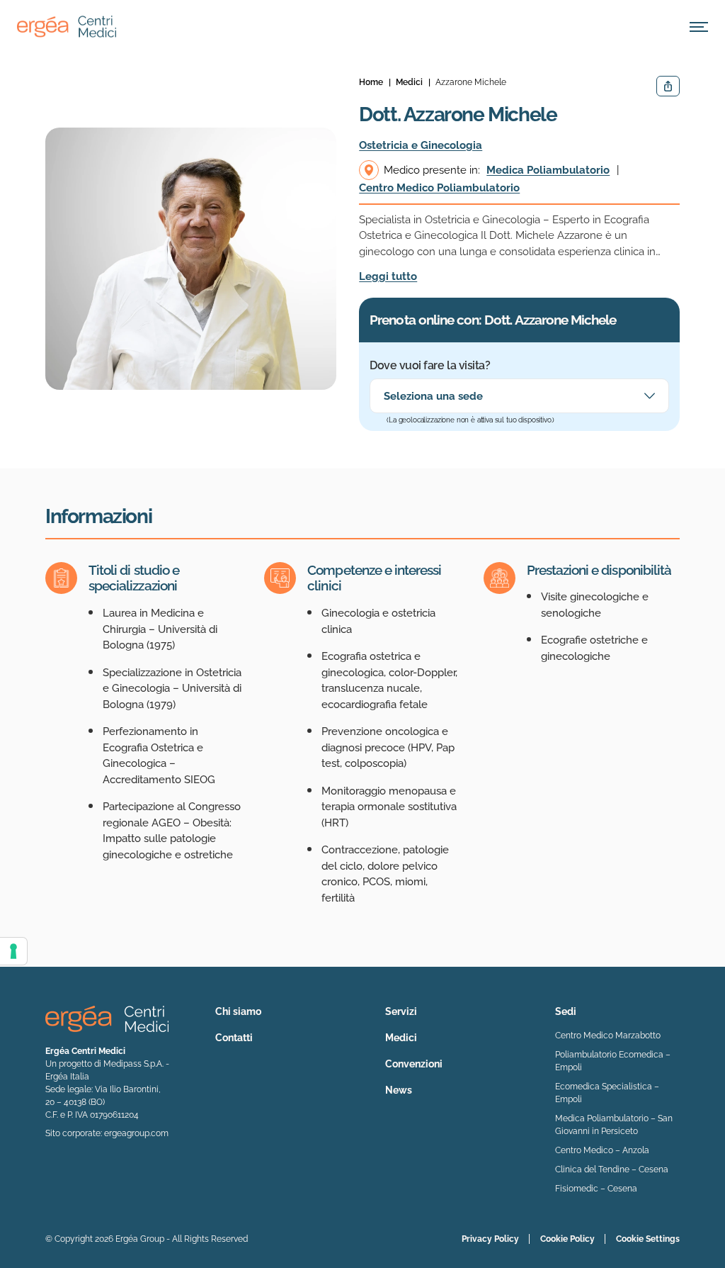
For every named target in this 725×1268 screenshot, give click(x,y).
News (398, 1090)
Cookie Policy (567, 1239)
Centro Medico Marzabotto (608, 1035)
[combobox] (519, 395)
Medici (401, 1037)
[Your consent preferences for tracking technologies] (13, 951)
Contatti (234, 1037)
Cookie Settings (648, 1239)
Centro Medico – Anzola (602, 1150)
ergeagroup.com (136, 1133)
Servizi (401, 1011)
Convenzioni (414, 1064)
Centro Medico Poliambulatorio (439, 187)
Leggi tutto (388, 276)
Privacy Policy (490, 1239)
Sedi (565, 1011)
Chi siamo (238, 1011)
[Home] (66, 27)
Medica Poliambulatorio (548, 170)
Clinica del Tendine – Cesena (611, 1169)
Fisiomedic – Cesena (596, 1189)
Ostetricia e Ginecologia (420, 145)
